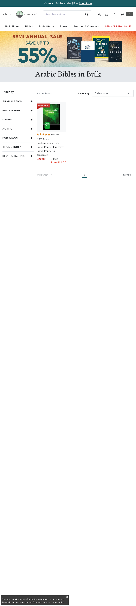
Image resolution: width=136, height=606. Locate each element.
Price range (11, 110)
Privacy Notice (57, 602)
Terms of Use (39, 602)
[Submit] (87, 14)
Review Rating (13, 156)
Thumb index (12, 146)
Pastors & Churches (86, 26)
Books (64, 26)
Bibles (29, 26)
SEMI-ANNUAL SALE (118, 26)
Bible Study (46, 26)
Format (8, 119)
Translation (12, 101)
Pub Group (10, 137)
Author (8, 128)
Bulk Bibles (12, 26)
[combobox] (67, 14)
